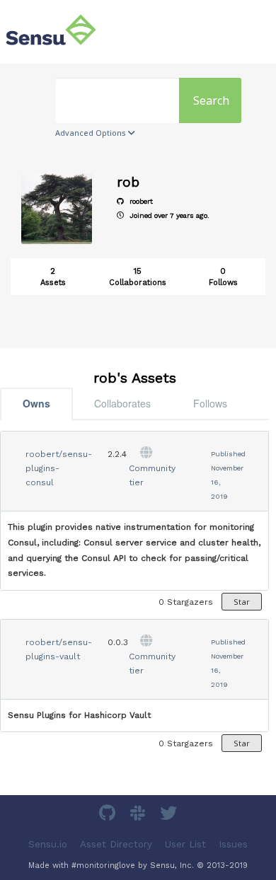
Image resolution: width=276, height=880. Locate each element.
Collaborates (122, 403)
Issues (233, 844)
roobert (140, 201)
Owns (36, 403)
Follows (210, 403)
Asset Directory (116, 844)
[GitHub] (109, 815)
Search (211, 100)
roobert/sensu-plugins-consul (58, 468)
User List (185, 844)
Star (242, 601)
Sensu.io (47, 844)
